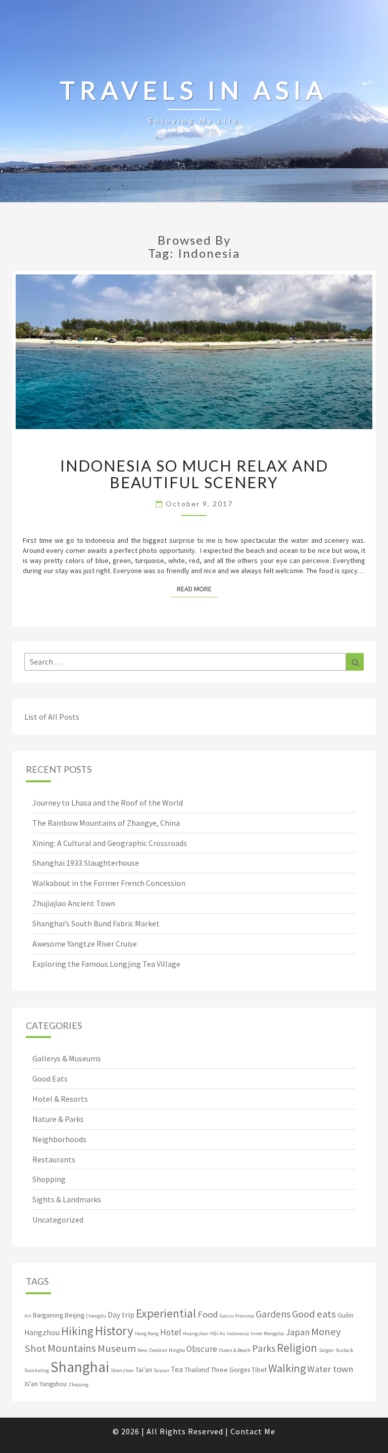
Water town (330, 1369)
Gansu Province (237, 1316)
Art (27, 1316)
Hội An (217, 1333)
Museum (117, 1348)
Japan (297, 1332)
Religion (297, 1347)
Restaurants (53, 1159)
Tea (177, 1369)
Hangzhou (42, 1332)
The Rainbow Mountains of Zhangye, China (106, 823)
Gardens (273, 1314)
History (114, 1331)
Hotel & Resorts (60, 1099)
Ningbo (177, 1350)
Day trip (121, 1315)
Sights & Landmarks (66, 1199)
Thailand (196, 1370)
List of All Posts (51, 717)
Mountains (71, 1348)
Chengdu (96, 1316)
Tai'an (143, 1370)
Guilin (345, 1315)
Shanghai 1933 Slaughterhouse (85, 863)
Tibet (259, 1370)
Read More (197, 588)
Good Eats (50, 1078)
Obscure (201, 1348)
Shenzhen (122, 1370)
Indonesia (238, 1333)
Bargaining (48, 1315)
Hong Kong (147, 1333)
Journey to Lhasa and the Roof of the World (107, 803)
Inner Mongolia (267, 1333)
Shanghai (80, 1366)
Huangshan (196, 1333)
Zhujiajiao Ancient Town (73, 903)
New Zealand (152, 1350)
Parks (263, 1348)
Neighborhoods (59, 1139)
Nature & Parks (58, 1119)
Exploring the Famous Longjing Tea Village (106, 964)
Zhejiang (78, 1384)
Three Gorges (230, 1370)
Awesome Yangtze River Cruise (84, 944)
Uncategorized (57, 1219)
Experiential (166, 1313)
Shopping (49, 1179)
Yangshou (53, 1384)
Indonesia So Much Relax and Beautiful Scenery (194, 473)
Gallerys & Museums (66, 1058)
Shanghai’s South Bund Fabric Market (96, 923)
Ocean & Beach (235, 1350)
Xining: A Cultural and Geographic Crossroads (109, 843)
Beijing (74, 1315)
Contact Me (252, 1431)
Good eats (314, 1314)
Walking (287, 1368)
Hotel (170, 1332)
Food (208, 1314)
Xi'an (31, 1384)
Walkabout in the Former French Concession (108, 883)
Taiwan (161, 1370)
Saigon (326, 1350)
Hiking (77, 1331)
